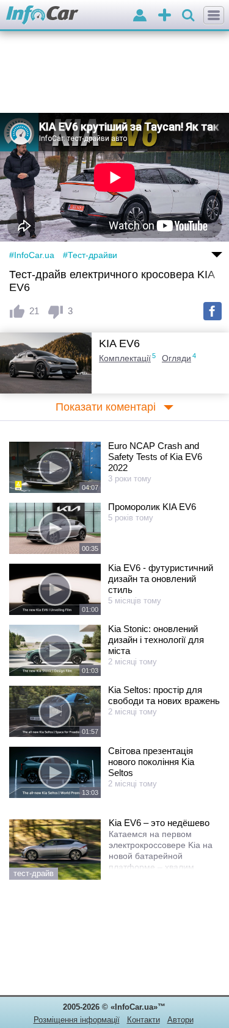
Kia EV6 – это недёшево (159, 823)
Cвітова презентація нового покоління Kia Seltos (151, 762)
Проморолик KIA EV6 (152, 506)
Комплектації (125, 358)
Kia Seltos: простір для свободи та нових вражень (164, 695)
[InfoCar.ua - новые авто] (42, 15)
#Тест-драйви (90, 255)
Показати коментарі (106, 407)
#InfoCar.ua (31, 255)
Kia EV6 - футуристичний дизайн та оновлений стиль (160, 579)
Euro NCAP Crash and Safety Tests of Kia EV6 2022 (155, 456)
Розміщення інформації (77, 1019)
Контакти (143, 1019)
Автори (180, 1019)
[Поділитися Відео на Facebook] (212, 311)
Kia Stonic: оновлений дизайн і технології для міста (156, 640)
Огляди (176, 358)
